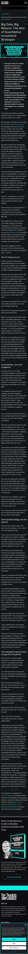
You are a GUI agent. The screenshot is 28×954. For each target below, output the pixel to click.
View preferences (14, 948)
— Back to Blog (5, 14)
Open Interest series (13, 232)
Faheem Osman (18, 124)
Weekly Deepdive (6, 19)
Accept (14, 939)
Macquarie (21, 127)
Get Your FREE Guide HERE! (14, 877)
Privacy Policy (14, 951)
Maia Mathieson (6, 124)
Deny (14, 943)
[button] (25, 925)
